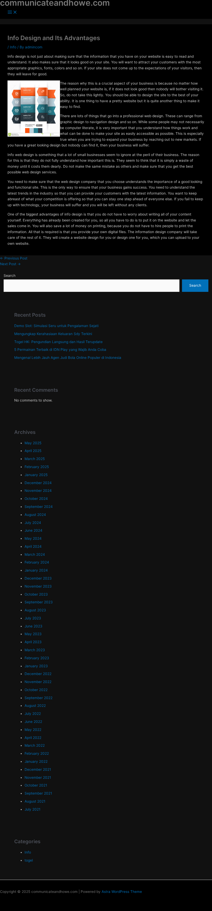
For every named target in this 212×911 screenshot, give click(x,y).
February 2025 (37, 467)
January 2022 (36, 761)
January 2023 (36, 666)
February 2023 (37, 658)
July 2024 (33, 523)
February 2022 (37, 753)
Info (13, 47)
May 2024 (33, 538)
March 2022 (35, 745)
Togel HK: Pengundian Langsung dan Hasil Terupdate (58, 342)
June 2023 (33, 626)
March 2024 (35, 554)
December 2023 (38, 578)
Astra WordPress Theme (122, 892)
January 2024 (36, 570)
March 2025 (35, 459)
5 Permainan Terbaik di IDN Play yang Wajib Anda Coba (60, 349)
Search (10, 275)
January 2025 (36, 475)
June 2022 (33, 722)
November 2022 (38, 682)
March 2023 (35, 650)
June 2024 (33, 530)
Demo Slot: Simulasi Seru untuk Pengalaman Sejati (56, 326)
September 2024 (39, 507)
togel (29, 860)
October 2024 (36, 499)
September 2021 (38, 793)
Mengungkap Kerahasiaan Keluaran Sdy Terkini (53, 334)
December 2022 (38, 674)
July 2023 (33, 618)
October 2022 (36, 690)
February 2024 (37, 562)
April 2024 (33, 546)
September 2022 (38, 698)
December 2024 (38, 483)
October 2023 (36, 594)
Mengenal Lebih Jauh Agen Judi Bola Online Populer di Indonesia (67, 357)
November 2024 (38, 490)
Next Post (10, 264)
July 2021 (32, 809)
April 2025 (33, 451)
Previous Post (13, 258)
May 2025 (33, 443)
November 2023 (38, 586)
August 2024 (35, 515)
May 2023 (33, 634)
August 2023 (35, 610)
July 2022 (33, 714)
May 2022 (33, 730)
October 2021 (36, 785)
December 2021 (38, 769)
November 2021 (38, 777)
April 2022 (33, 738)
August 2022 (35, 705)
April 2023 (33, 642)
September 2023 (39, 602)
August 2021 (35, 801)
